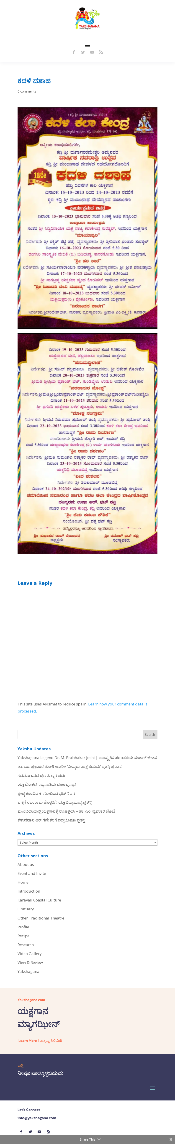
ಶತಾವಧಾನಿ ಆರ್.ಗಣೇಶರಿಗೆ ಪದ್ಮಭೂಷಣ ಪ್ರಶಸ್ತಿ (51, 820)
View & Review (30, 962)
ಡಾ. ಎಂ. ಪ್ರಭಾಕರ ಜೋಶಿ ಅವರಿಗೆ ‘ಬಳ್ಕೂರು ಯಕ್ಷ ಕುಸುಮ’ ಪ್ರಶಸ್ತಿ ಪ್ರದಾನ (70, 766)
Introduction (29, 891)
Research (26, 944)
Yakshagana (28, 971)
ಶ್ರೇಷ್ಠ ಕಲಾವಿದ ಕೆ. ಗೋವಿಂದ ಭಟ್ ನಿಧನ (46, 793)
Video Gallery (30, 953)
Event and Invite (32, 873)
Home (23, 882)
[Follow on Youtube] (92, 52)
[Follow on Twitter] (83, 52)
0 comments (27, 91)
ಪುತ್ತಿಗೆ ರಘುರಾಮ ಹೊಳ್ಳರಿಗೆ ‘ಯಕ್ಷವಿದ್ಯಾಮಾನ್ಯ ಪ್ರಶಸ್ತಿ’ (55, 802)
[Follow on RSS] (101, 52)
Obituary (26, 909)
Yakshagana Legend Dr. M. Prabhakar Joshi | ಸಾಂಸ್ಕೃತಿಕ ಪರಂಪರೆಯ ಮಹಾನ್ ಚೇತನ (87, 757)
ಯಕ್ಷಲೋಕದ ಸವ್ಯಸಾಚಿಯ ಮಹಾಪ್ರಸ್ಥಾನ (47, 784)
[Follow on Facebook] (73, 52)
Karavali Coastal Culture (39, 900)
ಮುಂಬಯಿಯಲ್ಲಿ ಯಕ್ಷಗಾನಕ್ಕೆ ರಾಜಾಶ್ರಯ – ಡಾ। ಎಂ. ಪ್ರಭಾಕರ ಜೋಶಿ (67, 811)
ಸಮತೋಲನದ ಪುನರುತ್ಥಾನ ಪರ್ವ (42, 775)
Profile (23, 927)
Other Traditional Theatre (41, 918)
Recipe (23, 935)
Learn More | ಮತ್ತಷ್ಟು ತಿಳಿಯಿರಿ (40, 1040)
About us (26, 864)
